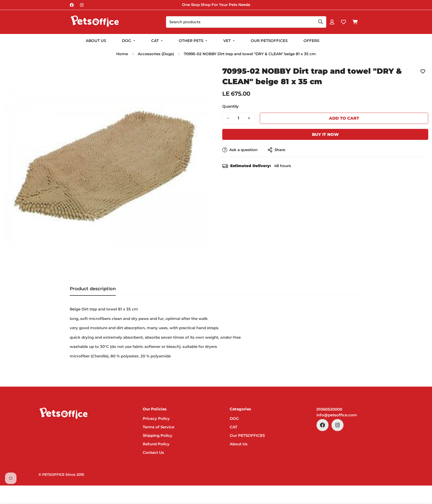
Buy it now (325, 134)
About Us (96, 40)
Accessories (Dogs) (156, 53)
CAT (155, 40)
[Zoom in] (199, 75)
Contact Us (153, 452)
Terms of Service (158, 427)
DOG (126, 40)
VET (227, 40)
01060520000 (329, 409)
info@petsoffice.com (336, 415)
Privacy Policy (156, 418)
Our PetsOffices (269, 40)
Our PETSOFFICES (247, 435)
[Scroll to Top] (422, 477)
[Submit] (320, 21)
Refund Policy (156, 444)
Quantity (230, 106)
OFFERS (311, 40)
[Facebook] (72, 5)
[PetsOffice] (95, 22)
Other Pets (191, 40)
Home (122, 53)
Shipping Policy (157, 435)
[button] (355, 22)
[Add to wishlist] (422, 71)
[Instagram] (82, 5)
